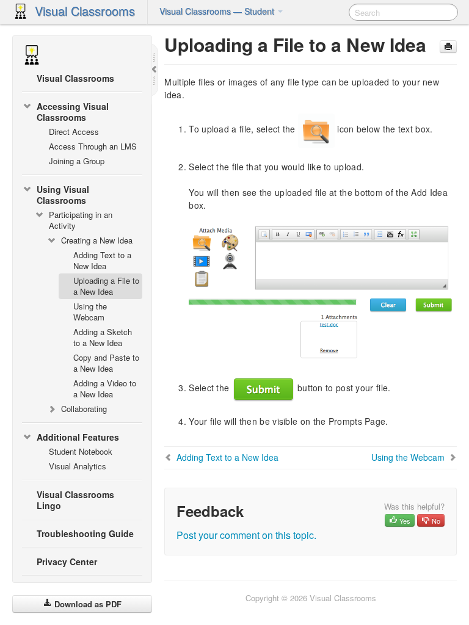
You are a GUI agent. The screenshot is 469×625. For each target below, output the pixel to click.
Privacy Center (67, 561)
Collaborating (84, 408)
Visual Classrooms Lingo (75, 499)
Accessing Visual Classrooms (73, 111)
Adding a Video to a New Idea (104, 388)
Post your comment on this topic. (246, 535)
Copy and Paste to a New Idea (106, 363)
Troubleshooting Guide (85, 533)
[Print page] (448, 46)
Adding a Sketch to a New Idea (102, 337)
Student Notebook (80, 451)
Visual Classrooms (85, 11)
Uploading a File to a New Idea (106, 286)
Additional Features (78, 437)
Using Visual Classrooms (63, 194)
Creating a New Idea (97, 240)
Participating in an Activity (80, 220)
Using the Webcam (90, 311)
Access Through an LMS (93, 146)
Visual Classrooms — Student (218, 11)
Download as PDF (87, 604)
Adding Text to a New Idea (102, 260)
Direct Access (74, 131)
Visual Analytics (77, 466)
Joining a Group (76, 161)
